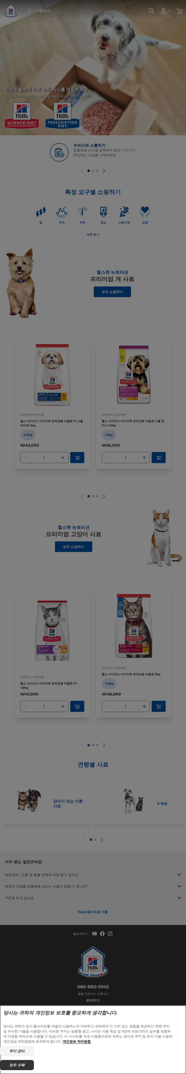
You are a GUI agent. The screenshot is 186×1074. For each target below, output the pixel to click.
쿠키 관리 (17, 1051)
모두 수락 (17, 1065)
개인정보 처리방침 (77, 1041)
